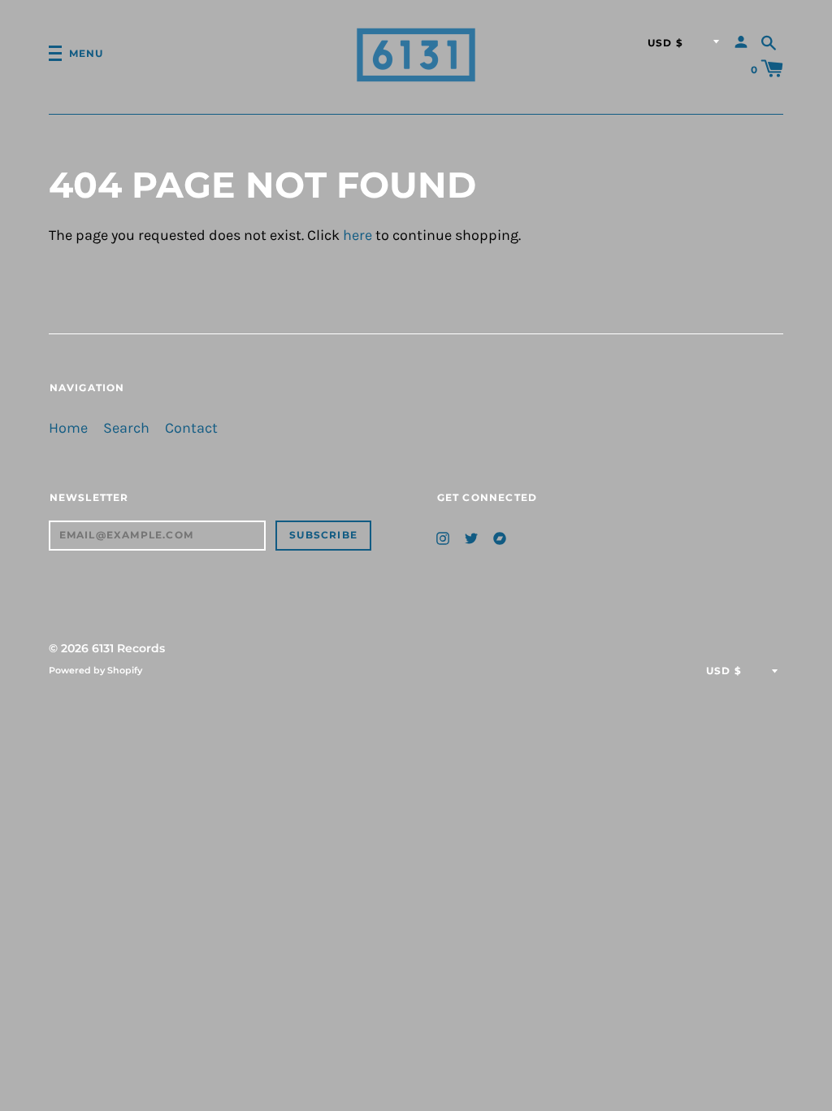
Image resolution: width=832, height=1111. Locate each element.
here (357, 235)
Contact (191, 428)
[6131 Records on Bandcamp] (499, 537)
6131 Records (128, 648)
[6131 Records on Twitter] (471, 537)
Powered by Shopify (95, 670)
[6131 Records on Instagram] (442, 537)
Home (68, 428)
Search (126, 428)
